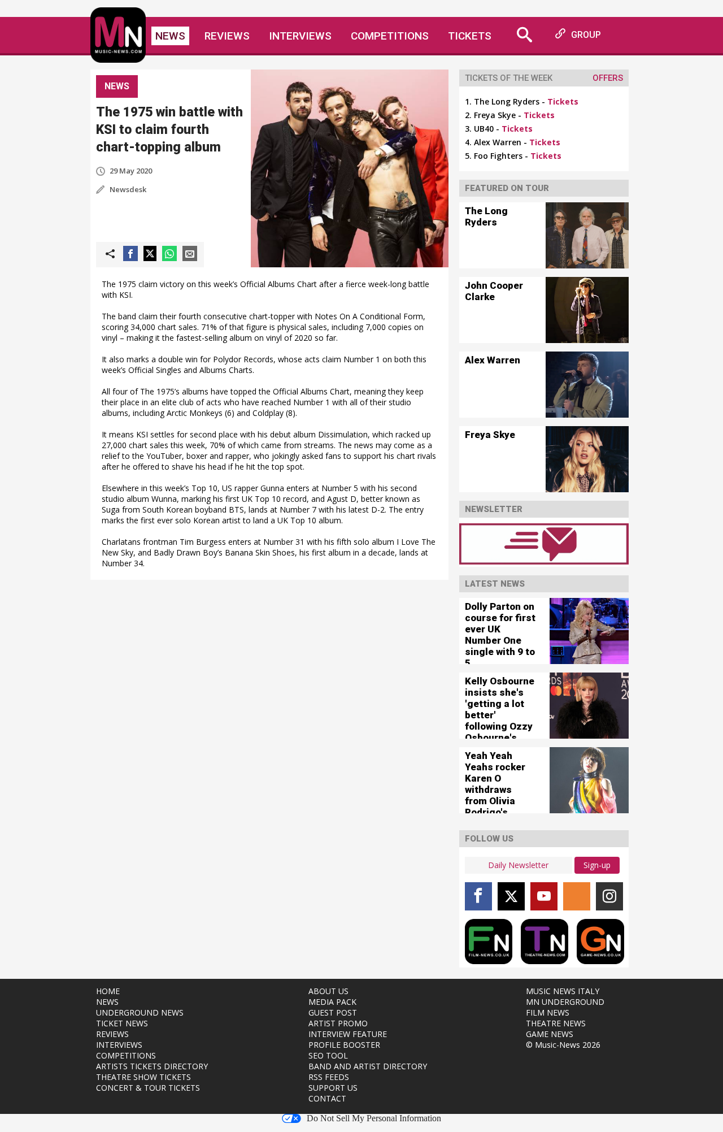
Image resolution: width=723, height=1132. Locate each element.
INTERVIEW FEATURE (347, 1034)
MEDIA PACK (332, 1001)
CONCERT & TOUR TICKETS (148, 1087)
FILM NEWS (547, 1012)
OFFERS (608, 78)
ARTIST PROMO (338, 1023)
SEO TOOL (328, 1055)
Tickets (469, 35)
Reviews (227, 35)
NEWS (107, 1001)
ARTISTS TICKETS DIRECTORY (152, 1066)
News (170, 35)
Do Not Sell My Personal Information (374, 1118)
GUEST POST (332, 1012)
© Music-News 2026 (563, 1044)
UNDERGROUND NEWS (140, 1012)
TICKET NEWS (122, 1023)
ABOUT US (328, 991)
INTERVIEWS (119, 1044)
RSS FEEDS (328, 1077)
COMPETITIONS (126, 1055)
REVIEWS (112, 1034)
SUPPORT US (333, 1087)
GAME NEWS (549, 1034)
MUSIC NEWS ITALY (562, 991)
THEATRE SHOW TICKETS (143, 1077)
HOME (108, 991)
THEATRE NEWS (556, 1023)
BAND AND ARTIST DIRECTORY (367, 1066)
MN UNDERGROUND (565, 1001)
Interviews (300, 35)
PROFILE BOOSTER (344, 1044)
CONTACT (327, 1098)
